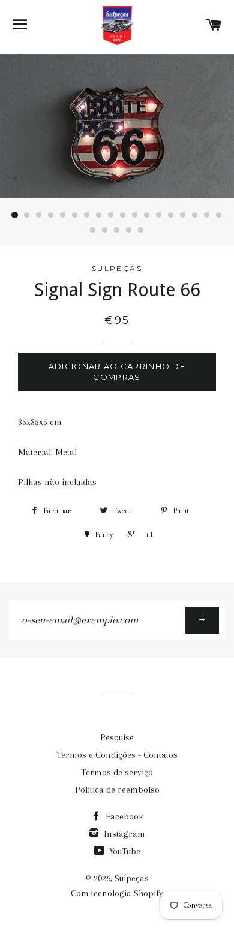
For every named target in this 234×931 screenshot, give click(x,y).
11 (135, 215)
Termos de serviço (117, 772)
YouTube (123, 851)
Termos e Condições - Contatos (117, 754)
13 (159, 215)
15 (183, 215)
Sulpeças (132, 878)
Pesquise (117, 737)
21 (117, 230)
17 (207, 215)
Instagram (123, 833)
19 (93, 230)
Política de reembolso (117, 789)
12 (147, 215)
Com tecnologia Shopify (117, 893)
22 (129, 230)
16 (195, 215)
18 (219, 215)
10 (123, 215)
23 (141, 230)
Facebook (123, 816)
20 (105, 230)
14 (171, 215)
